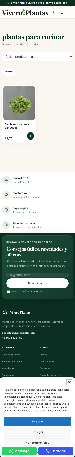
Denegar (37, 432)
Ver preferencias (37, 442)
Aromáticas (8, 368)
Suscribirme (37, 283)
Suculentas (8, 375)
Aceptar (37, 421)
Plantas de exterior (12, 361)
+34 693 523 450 (12, 337)
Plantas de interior (11, 354)
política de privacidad (32, 291)
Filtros (9, 71)
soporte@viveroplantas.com (18, 332)
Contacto (45, 368)
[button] (69, 382)
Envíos (43, 354)
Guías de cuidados (50, 375)
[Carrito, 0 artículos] (62, 12)
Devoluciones (47, 361)
